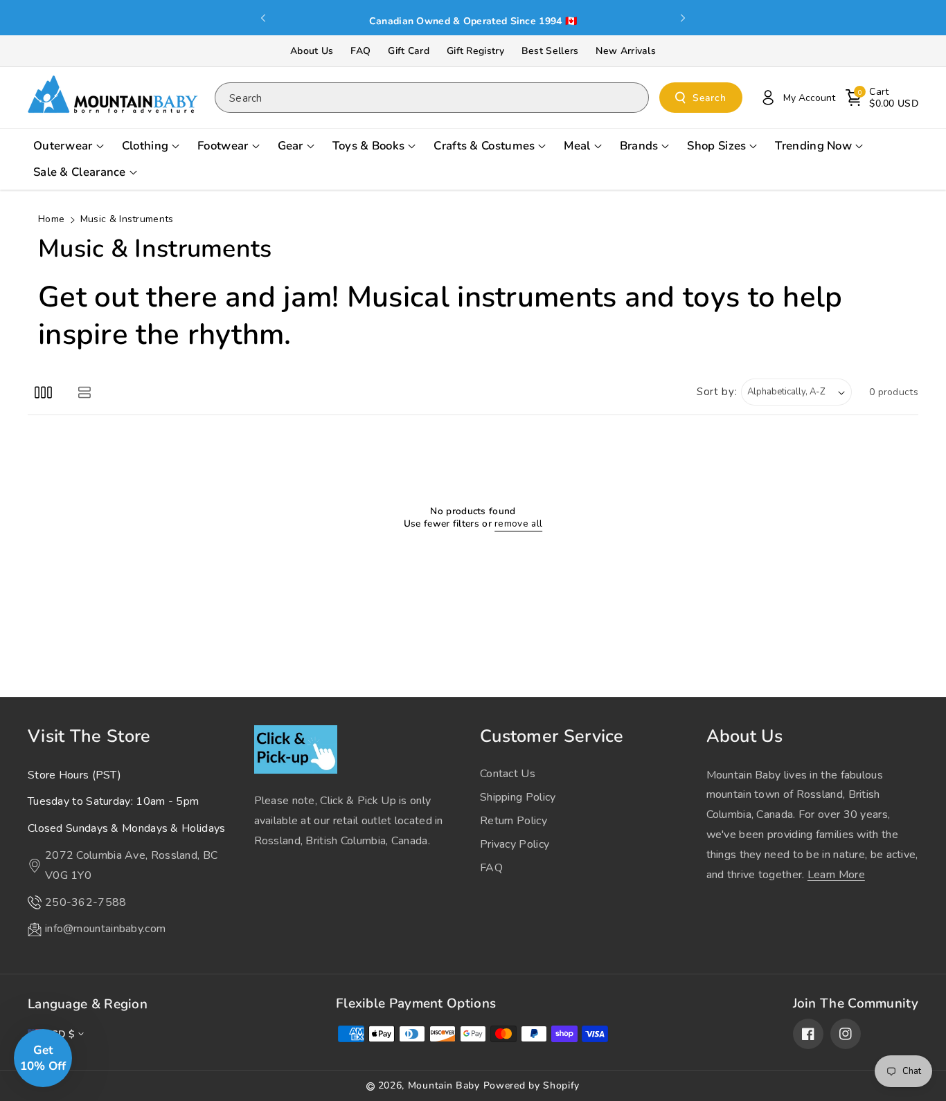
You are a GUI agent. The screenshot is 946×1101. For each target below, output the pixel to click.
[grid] (43, 392)
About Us (311, 50)
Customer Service (552, 736)
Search (709, 97)
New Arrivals (626, 50)
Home (51, 219)
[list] (84, 392)
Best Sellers (550, 50)
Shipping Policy (518, 797)
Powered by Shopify (531, 1085)
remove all (518, 524)
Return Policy (513, 820)
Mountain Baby (444, 1085)
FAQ (360, 50)
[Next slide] (683, 18)
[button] (882, 97)
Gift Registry (475, 50)
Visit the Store (89, 736)
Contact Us (507, 773)
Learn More (836, 874)
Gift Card (408, 50)
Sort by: (717, 392)
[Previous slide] (264, 18)
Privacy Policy (514, 844)
